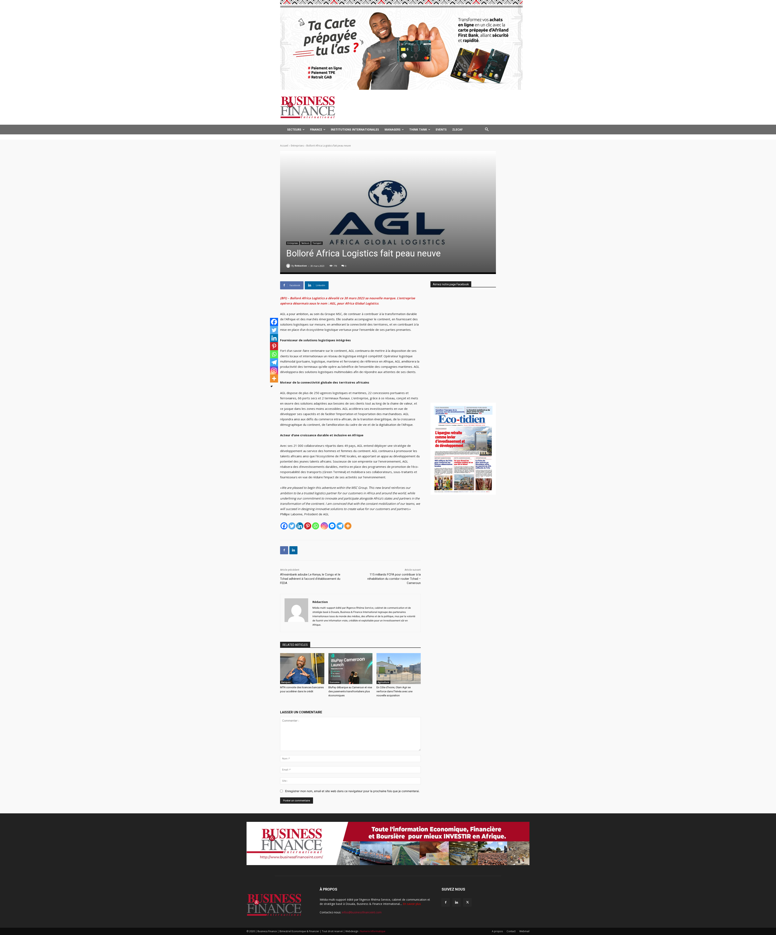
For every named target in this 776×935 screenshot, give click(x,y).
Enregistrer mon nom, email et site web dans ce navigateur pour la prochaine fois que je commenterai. (352, 791)
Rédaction (301, 265)
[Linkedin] (299, 525)
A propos (497, 931)
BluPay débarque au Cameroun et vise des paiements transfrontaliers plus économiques (350, 691)
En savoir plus (412, 904)
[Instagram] (324, 525)
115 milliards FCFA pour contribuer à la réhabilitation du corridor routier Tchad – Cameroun (394, 579)
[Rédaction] (288, 266)
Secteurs (305, 243)
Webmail (524, 931)
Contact (511, 931)
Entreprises (297, 145)
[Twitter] (291, 525)
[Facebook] (284, 525)
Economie (335, 682)
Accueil (284, 145)
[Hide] (271, 386)
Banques (286, 682)
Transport (317, 243)
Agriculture (383, 682)
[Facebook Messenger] (332, 525)
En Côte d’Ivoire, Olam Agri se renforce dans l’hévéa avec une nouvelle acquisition (394, 691)
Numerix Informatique (372, 931)
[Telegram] (340, 525)
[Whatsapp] (315, 525)
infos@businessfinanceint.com (362, 912)
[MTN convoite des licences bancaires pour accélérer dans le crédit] (302, 668)
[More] (347, 525)
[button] (487, 129)
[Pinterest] (307, 525)
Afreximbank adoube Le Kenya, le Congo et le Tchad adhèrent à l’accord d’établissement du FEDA (310, 579)
